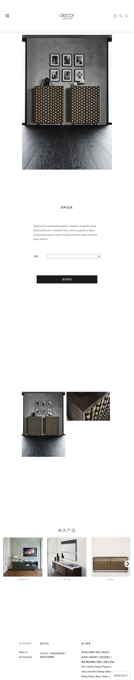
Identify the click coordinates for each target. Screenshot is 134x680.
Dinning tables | (104, 671)
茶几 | (84, 666)
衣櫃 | (106, 662)
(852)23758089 (47, 657)
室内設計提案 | (88, 652)
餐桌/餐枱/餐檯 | (89, 662)
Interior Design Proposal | (99, 666)
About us (23, 652)
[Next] (127, 563)
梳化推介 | (94, 657)
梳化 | (98, 652)
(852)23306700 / (58, 653)
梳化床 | (105, 652)
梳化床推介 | (106, 657)
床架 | (112, 662)
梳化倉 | (85, 657)
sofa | (84, 671)
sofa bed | (92, 671)
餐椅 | (100, 662)
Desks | (106, 676)
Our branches (25, 657)
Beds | (99, 676)
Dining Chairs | (88, 676)
